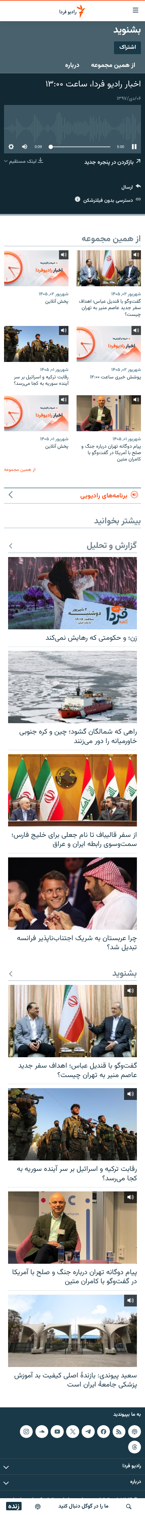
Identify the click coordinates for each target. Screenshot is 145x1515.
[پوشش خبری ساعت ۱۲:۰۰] (109, 344)
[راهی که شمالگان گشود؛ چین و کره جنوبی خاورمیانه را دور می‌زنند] (72, 687)
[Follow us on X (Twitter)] (72, 1431)
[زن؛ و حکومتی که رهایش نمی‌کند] (72, 593)
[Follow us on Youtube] (57, 1431)
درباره (72, 65)
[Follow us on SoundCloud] (41, 1431)
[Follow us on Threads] (134, 1447)
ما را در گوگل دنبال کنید (83, 1506)
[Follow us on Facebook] (103, 1431)
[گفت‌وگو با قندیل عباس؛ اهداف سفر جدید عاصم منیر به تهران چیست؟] (109, 268)
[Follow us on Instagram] (26, 1431)
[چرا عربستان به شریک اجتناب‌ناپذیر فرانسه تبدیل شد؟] (72, 893)
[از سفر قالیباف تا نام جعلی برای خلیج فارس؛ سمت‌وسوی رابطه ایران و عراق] (72, 790)
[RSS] (119, 1431)
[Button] (131, 188)
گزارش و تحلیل (112, 546)
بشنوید (124, 974)
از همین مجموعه (113, 65)
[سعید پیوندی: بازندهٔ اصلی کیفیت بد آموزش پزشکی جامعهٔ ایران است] (72, 1331)
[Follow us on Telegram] (88, 1431)
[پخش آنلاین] (36, 268)
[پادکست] (38, 1506)
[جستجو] (129, 1506)
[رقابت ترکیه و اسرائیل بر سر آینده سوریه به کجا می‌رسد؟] (36, 344)
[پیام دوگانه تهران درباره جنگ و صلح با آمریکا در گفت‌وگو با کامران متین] (109, 413)
